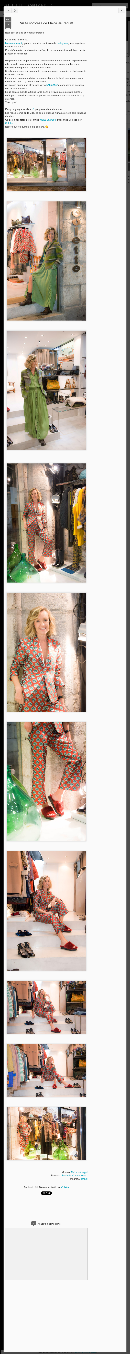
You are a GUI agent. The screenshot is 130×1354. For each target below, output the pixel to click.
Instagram (62, 43)
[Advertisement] (106, 70)
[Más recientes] (8, 10)
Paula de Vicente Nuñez (75, 1175)
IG (33, 109)
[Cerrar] (121, 10)
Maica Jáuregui (13, 43)
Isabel (84, 1178)
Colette (9, 123)
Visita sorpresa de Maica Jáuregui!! (46, 22)
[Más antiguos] (15, 10)
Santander (52, 84)
